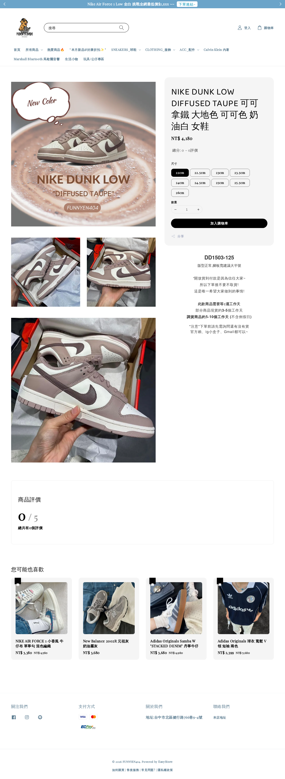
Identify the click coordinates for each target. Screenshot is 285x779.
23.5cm (239, 173)
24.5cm (200, 183)
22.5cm (200, 173)
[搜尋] (121, 27)
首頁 (17, 49)
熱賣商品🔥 (55, 49)
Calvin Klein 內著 (216, 49)
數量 (174, 202)
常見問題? (148, 770)
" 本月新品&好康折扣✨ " (88, 49)
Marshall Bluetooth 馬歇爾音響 (37, 59)
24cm (180, 183)
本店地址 (219, 717)
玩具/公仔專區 (93, 59)
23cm (220, 173)
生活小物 (71, 59)
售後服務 (133, 770)
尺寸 (174, 163)
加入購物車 (219, 223)
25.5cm (239, 183)
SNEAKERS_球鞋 (124, 50)
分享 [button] (180, 236)
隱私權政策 (165, 770)
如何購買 (118, 770)
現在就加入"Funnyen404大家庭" (178, 4)
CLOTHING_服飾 (158, 50)
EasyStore (165, 761)
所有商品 (32, 50)
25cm (220, 183)
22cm (180, 173)
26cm (180, 193)
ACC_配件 (187, 50)
